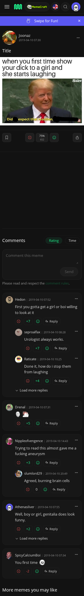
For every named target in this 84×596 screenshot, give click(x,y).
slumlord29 (33, 473)
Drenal (20, 407)
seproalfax (32, 332)
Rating (54, 240)
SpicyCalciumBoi (27, 555)
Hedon (20, 299)
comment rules (57, 283)
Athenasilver (24, 507)
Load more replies (34, 390)
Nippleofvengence (29, 440)
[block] (78, 37)
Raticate (30, 359)
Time (72, 240)
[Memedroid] (17, 6)
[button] (65, 6)
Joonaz (24, 35)
